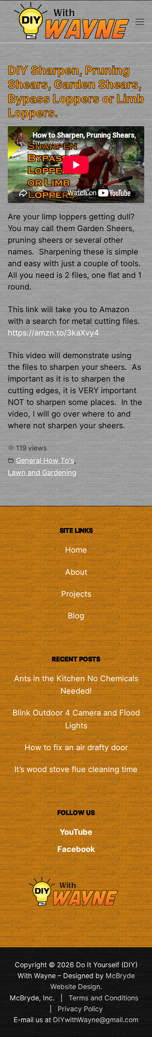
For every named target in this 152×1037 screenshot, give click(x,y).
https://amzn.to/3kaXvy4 (53, 332)
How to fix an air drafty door (76, 747)
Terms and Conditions (103, 998)
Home (76, 550)
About (76, 572)
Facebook (76, 849)
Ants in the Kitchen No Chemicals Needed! (76, 685)
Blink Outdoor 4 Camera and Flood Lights (76, 719)
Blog (76, 615)
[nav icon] (140, 21)
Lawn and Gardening (42, 472)
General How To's (45, 460)
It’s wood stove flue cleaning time (76, 769)
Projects (76, 594)
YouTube (76, 832)
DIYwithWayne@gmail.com (95, 1020)
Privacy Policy (80, 1009)
